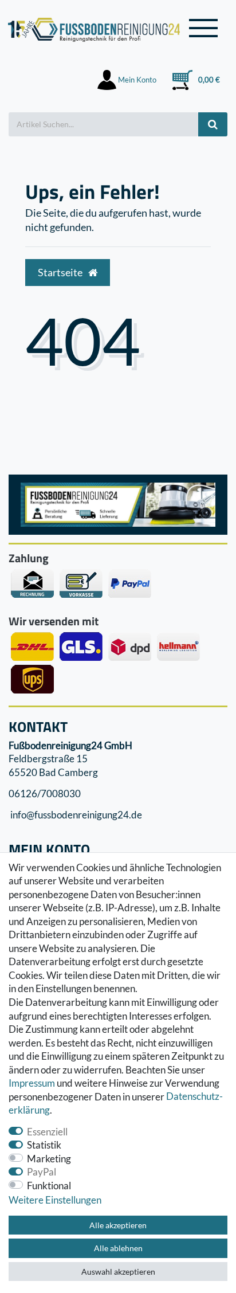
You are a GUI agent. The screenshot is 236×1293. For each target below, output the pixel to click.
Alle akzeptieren (118, 1225)
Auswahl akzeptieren (118, 1271)
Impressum (32, 1083)
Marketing (49, 1159)
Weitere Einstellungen (55, 1200)
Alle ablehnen (118, 1248)
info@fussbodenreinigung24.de (75, 815)
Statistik (44, 1145)
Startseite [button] (61, 273)
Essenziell (47, 1132)
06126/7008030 (45, 793)
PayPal (41, 1172)
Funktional (49, 1186)
